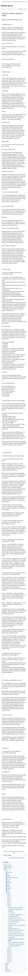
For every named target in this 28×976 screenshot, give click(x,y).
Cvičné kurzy (10, 9)
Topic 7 (9, 947)
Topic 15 (10, 962)
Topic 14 (10, 960)
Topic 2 (9, 899)
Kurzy (6, 9)
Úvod (9, 895)
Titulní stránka (3, 9)
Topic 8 (9, 949)
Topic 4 (9, 902)
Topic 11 (10, 954)
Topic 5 (9, 904)
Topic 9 (9, 951)
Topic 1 (9, 897)
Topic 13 (10, 958)
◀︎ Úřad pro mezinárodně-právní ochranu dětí (14, 852)
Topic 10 (10, 953)
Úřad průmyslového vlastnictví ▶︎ (16, 858)
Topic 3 (9, 900)
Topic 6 (16, 9)
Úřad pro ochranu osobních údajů (23, 9)
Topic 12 (10, 956)
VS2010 (13, 9)
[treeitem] (14, 918)
